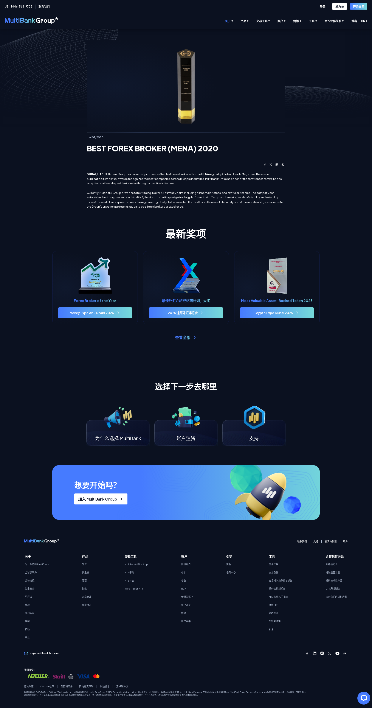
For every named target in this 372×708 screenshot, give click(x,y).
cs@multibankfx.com (44, 653)
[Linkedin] (315, 653)
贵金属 (85, 572)
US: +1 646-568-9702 (18, 6)
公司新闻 (29, 613)
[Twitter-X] (330, 653)
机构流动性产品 (334, 580)
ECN (183, 588)
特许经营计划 (333, 572)
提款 (183, 613)
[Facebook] (307, 653)
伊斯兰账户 (187, 596)
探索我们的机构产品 (336, 596)
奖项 (27, 605)
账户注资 (186, 605)
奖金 (228, 564)
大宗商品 (86, 596)
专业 (183, 580)
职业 (345, 541)
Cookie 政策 (47, 686)
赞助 (27, 629)
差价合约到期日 (277, 588)
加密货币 (86, 605)
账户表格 (186, 621)
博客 (27, 621)
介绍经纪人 (332, 564)
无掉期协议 (122, 686)
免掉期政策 (275, 621)
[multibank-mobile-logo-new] (41, 541)
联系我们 (44, 6)
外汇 (84, 564)
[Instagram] (322, 653)
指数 (84, 588)
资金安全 (29, 588)
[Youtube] (337, 653)
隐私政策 (29, 686)
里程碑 (28, 596)
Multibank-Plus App (136, 564)
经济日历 (273, 605)
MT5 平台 (129, 580)
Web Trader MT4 (134, 588)
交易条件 (273, 572)
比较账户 (186, 564)
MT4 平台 (129, 572)
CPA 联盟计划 (333, 588)
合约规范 (273, 613)
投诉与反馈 (331, 541)
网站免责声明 (86, 686)
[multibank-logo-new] (31, 21)
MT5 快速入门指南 (278, 596)
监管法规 (29, 580)
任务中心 (231, 572)
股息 (271, 629)
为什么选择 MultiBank (37, 564)
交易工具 (273, 564)
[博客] (358, 21)
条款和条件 (67, 686)
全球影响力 (31, 572)
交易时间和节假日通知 (281, 580)
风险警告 (105, 686)
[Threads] (345, 653)
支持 (315, 541)
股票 (84, 580)
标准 (183, 572)
